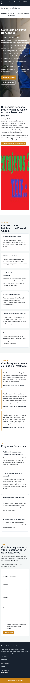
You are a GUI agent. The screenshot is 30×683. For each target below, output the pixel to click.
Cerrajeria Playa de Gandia (10, 8)
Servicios (4, 13)
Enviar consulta (9, 632)
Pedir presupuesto (8, 82)
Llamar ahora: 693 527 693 (15, 680)
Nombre (5, 584)
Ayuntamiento (5, 670)
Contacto (27, 13)
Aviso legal (4, 672)
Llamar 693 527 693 (8, 77)
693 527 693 (5, 663)
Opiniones (20, 13)
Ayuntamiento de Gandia (8, 566)
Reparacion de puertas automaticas (11, 13)
